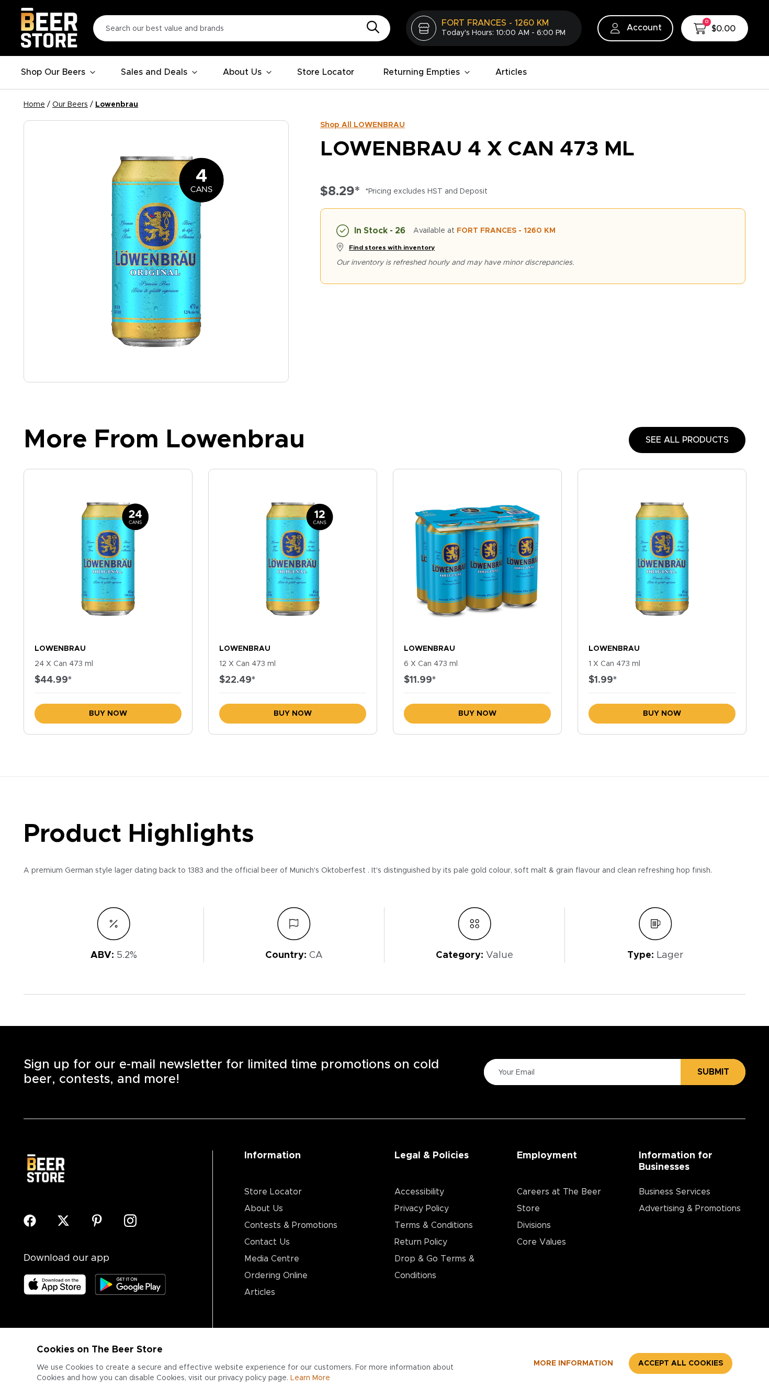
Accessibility (419, 1192)
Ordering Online (276, 1275)
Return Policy (420, 1242)
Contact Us (267, 1242)
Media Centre (271, 1259)
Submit (713, 1072)
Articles (511, 72)
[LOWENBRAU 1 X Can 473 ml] (662, 554)
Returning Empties (421, 72)
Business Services (674, 1192)
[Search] (370, 28)
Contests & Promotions (290, 1225)
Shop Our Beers (53, 72)
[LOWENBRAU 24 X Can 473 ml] (108, 554)
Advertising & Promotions (690, 1208)
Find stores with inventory (392, 247)
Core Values (541, 1242)
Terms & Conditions (433, 1225)
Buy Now (108, 713)
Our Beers (70, 104)
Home (34, 104)
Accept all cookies (680, 1363)
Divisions (534, 1225)
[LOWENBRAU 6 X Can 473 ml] (477, 554)
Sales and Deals (154, 72)
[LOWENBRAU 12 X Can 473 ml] (293, 554)
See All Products (687, 440)
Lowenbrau (116, 104)
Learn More (310, 1378)
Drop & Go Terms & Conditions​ (434, 1267)
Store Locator (325, 72)
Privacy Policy (421, 1208)
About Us (242, 72)
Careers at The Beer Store (559, 1200)
